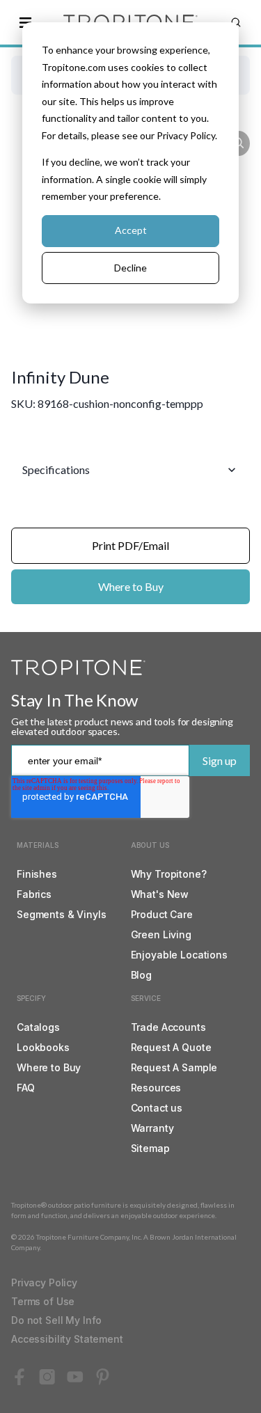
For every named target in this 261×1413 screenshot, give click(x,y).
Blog (141, 975)
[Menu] (25, 22)
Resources (156, 1088)
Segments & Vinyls (61, 914)
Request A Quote (171, 1047)
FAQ (26, 1088)
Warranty (152, 1128)
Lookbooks (43, 1047)
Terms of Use (42, 1301)
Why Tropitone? (169, 874)
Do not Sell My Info (56, 1320)
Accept (131, 230)
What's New (160, 894)
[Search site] (236, 22)
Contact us (157, 1108)
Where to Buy (131, 586)
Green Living (161, 934)
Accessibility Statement (67, 1339)
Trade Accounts (168, 1027)
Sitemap (150, 1148)
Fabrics (34, 894)
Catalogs (38, 1027)
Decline (130, 268)
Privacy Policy (44, 1282)
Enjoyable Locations (179, 955)
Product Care (162, 914)
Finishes (37, 874)
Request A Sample (174, 1067)
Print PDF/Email (130, 545)
